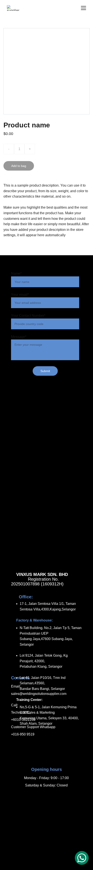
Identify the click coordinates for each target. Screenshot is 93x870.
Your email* (20, 294)
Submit (45, 371)
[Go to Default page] (46, 795)
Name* (16, 273)
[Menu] (83, 8)
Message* (18, 337)
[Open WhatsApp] (82, 858)
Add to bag (18, 166)
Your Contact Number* (28, 315)
